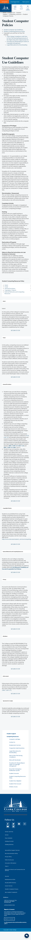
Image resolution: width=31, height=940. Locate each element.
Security (7, 876)
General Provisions (10, 288)
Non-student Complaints (11, 892)
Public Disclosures (9, 859)
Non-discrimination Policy (11, 853)
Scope (6, 287)
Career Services (8, 885)
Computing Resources (13, 736)
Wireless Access (13, 786)
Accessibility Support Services (12, 850)
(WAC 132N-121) (6, 690)
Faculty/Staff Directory (10, 882)
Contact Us (12, 742)
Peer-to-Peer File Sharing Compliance (15, 756)
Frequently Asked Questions (17, 748)
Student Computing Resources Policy (14, 31)
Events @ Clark (4, 1)
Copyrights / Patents (10, 290)
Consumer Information (10, 863)
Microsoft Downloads (15, 760)
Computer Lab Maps (14, 739)
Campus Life (11, 12)
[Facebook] (7, 823)
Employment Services (15, 745)
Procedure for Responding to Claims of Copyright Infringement (18, 42)
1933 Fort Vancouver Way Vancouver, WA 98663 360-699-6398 (10, 901)
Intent (6, 285)
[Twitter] (13, 823)
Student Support (11, 733)
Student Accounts (14, 773)
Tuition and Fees (9, 831)
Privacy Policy (8, 856)
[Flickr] (19, 823)
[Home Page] (6, 8)
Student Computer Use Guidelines (13, 29)
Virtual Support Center (15, 1)
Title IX (6, 866)
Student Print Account (15, 784)
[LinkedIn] (13, 826)
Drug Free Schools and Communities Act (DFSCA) (15, 870)
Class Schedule (8, 838)
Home (4, 12)
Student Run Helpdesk (15, 781)
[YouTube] (7, 826)
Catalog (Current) (9, 841)
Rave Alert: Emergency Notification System (15, 769)
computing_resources (15, 14)
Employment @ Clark (10, 879)
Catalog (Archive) (9, 844)
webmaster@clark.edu (9, 905)
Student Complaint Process (11, 889)
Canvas (7, 834)
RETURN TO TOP (15, 330)
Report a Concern (25, 1)
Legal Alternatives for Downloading (17, 45)
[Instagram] (24, 823)
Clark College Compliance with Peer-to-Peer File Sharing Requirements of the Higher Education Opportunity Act (17, 38)
